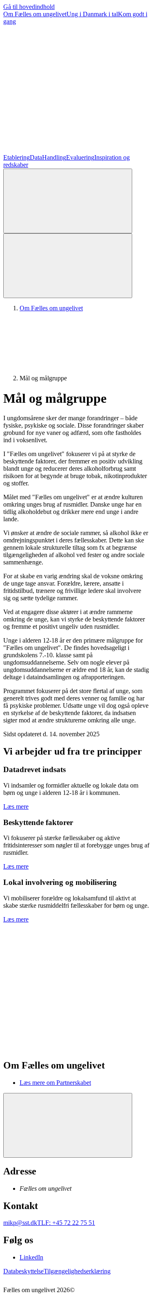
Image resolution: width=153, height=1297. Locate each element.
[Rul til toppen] (67, 1125)
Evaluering (80, 157)
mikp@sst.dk (20, 1222)
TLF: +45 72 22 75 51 (66, 1222)
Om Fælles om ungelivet (35, 14)
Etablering (16, 157)
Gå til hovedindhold (29, 6)
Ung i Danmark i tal (92, 14)
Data (36, 157)
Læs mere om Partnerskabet (55, 1082)
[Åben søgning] (67, 201)
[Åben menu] (67, 265)
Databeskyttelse (23, 1271)
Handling (54, 157)
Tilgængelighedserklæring (77, 1271)
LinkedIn (31, 1257)
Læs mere (16, 806)
